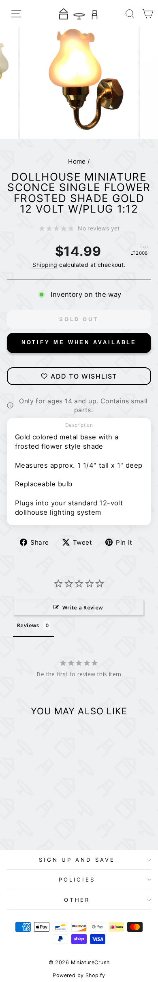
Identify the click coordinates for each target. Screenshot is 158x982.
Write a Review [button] (82, 607)
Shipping (44, 264)
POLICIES (77, 879)
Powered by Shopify (79, 975)
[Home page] (79, 13)
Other (77, 900)
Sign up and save (77, 859)
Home (77, 161)
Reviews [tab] (28, 625)
